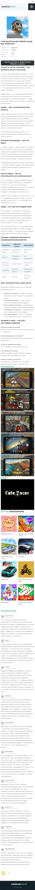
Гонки (13, 52)
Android (8, 7)
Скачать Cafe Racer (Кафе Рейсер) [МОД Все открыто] (17, 63)
